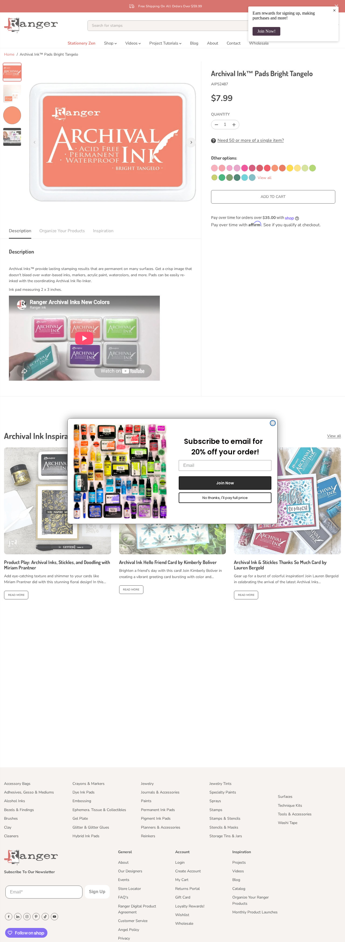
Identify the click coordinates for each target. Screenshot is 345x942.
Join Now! (266, 31)
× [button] (334, 10)
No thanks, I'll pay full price (225, 497)
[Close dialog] (272, 423)
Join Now (225, 483)
